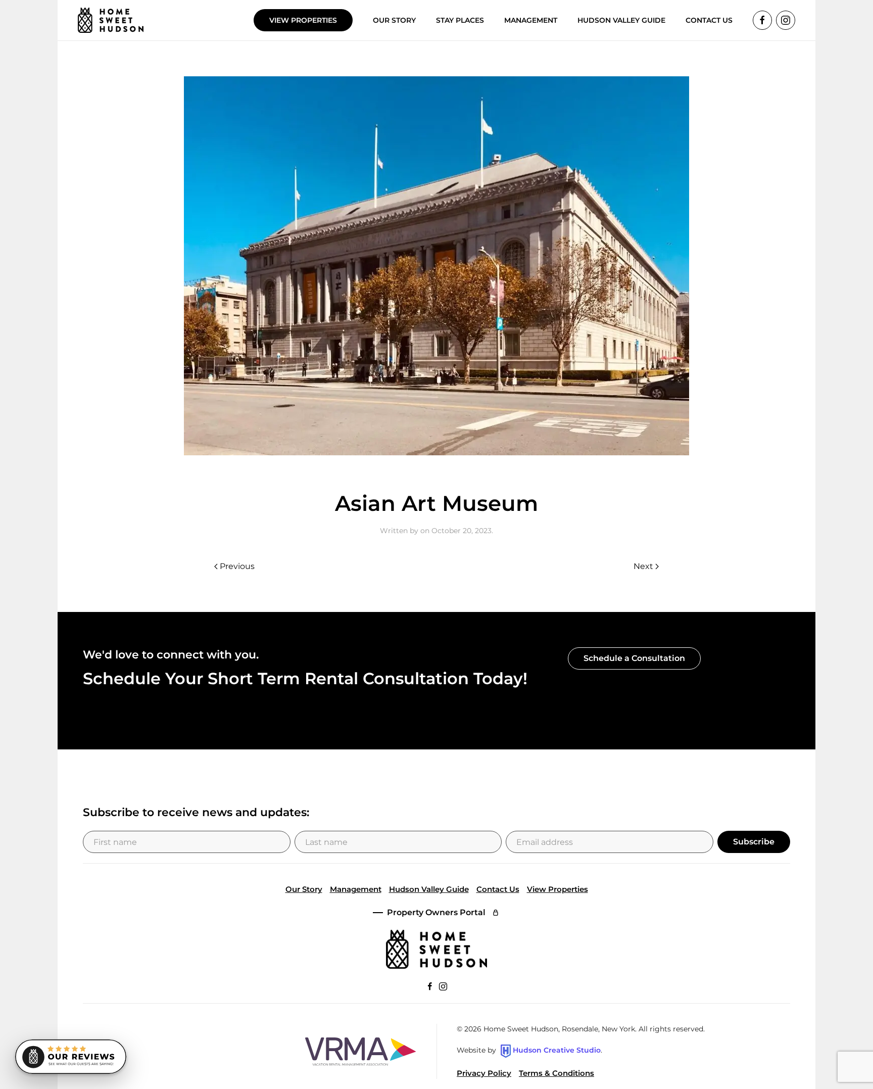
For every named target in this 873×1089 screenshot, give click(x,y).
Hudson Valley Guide (621, 20)
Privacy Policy (484, 1073)
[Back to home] (110, 20)
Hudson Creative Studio (557, 1050)
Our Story (394, 20)
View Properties (303, 20)
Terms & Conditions (556, 1073)
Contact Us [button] (709, 20)
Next (643, 566)
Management (355, 889)
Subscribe (753, 841)
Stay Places (460, 20)
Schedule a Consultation (634, 658)
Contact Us (497, 889)
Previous (237, 566)
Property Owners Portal (436, 912)
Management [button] (530, 20)
